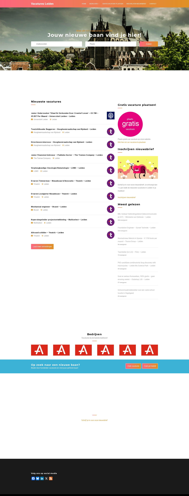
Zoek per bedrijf (150, 366)
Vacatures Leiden (42, 3)
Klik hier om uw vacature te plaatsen (132, 142)
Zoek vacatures (133, 366)
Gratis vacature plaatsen (112, 4)
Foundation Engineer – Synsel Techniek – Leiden (137, 228)
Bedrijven (93, 4)
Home (84, 4)
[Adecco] (39, 350)
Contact (153, 4)
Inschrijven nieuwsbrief (136, 4)
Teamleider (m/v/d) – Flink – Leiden (132, 252)
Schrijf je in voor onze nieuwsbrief (94, 420)
